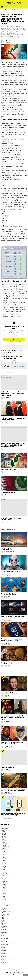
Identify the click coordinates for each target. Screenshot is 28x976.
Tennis (3, 946)
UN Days (4, 956)
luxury (3, 890)
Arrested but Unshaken (9, 693)
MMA (3, 896)
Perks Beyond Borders (8, 470)
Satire (3, 925)
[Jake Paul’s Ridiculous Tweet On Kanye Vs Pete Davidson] (14, 733)
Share (2, 46)
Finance (12, 530)
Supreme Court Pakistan (8, 943)
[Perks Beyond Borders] (14, 460)
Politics (4, 916)
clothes (4, 837)
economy (15, 128)
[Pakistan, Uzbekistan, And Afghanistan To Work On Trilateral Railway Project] (14, 382)
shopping (4, 931)
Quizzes (4, 922)
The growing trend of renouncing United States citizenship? (12, 640)
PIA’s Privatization (7, 549)
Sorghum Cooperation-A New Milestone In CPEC (11, 519)
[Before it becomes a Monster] (14, 562)
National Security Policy (15, 179)
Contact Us (12, 972)
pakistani (4, 910)
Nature (3, 902)
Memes (4, 891)
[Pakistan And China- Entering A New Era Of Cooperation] (14, 408)
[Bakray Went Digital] (14, 757)
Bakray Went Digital (7, 767)
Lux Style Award (6, 888)
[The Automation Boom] (14, 584)
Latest (3, 882)
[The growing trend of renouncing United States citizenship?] (14, 629)
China (3, 836)
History (4, 869)
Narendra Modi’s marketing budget (13, 616)
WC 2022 (4, 961)
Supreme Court (5, 941)
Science (4, 928)
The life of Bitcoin (6, 663)
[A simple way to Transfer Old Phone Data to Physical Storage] (14, 804)
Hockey (4, 870)
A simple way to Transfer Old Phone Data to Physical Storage (13, 814)
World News (5, 964)
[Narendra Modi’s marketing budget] (14, 607)
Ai (2, 827)
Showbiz (4, 934)
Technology (5, 944)
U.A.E (3, 955)
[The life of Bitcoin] (14, 653)
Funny (3, 861)
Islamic (4, 878)
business (4, 834)
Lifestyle (4, 885)
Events (3, 848)
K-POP (3, 879)
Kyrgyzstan (12, 200)
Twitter (4, 953)
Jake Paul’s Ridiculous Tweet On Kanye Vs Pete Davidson (12, 743)
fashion (4, 851)
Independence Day (6, 873)
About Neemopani (11, 974)
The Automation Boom (8, 594)
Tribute (4, 950)
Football (4, 860)
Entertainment (5, 846)
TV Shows (4, 952)
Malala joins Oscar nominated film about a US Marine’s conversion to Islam (12, 717)
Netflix (3, 903)
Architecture (5, 828)
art (3, 830)
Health (3, 867)
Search (25, 6)
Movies (4, 899)
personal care (5, 914)
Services (19, 974)
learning (4, 884)
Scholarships (5, 926)
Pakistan (4, 908)
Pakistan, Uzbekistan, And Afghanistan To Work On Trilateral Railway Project (12, 393)
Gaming (4, 863)
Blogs (3, 831)
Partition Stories (6, 913)
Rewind (4, 923)
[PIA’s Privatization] (14, 539)
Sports (3, 940)
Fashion (4, 852)
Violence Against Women (8, 958)
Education (4, 843)
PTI (3, 919)
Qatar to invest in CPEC (9, 492)
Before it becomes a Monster (10, 572)
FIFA (3, 854)
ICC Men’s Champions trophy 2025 (13, 790)
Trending (2, 677)
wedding (4, 962)
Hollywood (4, 872)
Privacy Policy (20, 972)
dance (3, 842)
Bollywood (4, 833)
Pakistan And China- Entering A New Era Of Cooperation (13, 419)
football (4, 858)
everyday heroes (6, 849)
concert (4, 839)
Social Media (5, 938)
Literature (4, 887)
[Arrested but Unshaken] (14, 683)
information (5, 876)
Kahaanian (4, 881)
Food (3, 857)
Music (3, 900)
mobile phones (5, 897)
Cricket (4, 840)
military (4, 893)
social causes (5, 937)
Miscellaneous (5, 894)
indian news (5, 875)
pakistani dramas (6, 911)
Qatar (3, 920)
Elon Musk (4, 845)
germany (4, 866)
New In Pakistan (6, 905)
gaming (4, 864)
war (3, 959)
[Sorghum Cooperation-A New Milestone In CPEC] (14, 507)
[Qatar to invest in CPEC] (14, 483)
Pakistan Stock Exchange (8, 139)
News (3, 906)
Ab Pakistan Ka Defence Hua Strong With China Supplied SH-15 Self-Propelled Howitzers (13, 445)
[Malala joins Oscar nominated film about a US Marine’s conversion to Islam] (14, 706)
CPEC (2, 188)
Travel (3, 947)
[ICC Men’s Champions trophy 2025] (14, 780)
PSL (3, 917)
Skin (3, 935)
